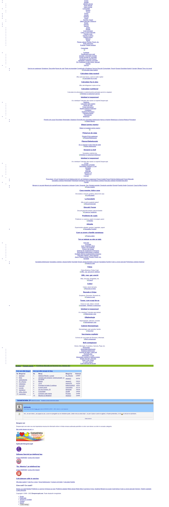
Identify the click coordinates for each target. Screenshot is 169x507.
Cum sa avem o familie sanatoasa (89, 232)
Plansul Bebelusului (90, 141)
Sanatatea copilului (58, 180)
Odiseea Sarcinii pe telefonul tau (29, 454)
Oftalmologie (90, 317)
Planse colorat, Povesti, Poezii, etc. (88, 42)
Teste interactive (88, 43)
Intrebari (86, 16)
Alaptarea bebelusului (88, 351)
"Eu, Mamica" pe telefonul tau (28, 466)
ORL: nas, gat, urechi (89, 275)
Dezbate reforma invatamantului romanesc (88, 254)
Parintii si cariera (88, 35)
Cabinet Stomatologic (89, 326)
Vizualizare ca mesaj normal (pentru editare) (50, 400)
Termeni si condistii (26, 499)
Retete (86, 23)
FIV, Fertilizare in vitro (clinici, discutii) (88, 62)
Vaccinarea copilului (90, 334)
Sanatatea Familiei (105, 262)
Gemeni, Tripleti (140, 489)
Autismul (141, 262)
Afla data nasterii (21, 482)
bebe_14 (19, 410)
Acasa (86, 1)
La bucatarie (90, 199)
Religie (88, 29)
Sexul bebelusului (44, 482)
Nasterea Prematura (88, 112)
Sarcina (86, 65)
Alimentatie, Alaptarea (69, 119)
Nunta (88, 40)
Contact (22, 501)
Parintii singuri (88, 37)
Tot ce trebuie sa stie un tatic (89, 239)
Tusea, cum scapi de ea (89, 300)
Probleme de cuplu (89, 216)
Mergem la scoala (106, 489)
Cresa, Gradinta (95, 489)
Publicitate (23, 498)
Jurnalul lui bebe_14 (24, 400)
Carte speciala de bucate (88, 363)
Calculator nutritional (89, 89)
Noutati (86, 2)
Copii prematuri (88, 31)
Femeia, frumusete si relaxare (65, 185)
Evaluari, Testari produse (88, 45)
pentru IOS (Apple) (34, 457)
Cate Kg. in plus (33, 482)
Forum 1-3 (88, 174)
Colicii (89, 284)
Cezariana (88, 110)
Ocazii (86, 18)
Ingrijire (88, 169)
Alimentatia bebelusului (88, 349)
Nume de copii (60, 68)
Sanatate (88, 168)
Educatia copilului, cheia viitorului (88, 255)
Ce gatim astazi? (88, 362)
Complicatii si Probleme (84, 68)
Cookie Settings (24, 504)
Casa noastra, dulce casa (90, 190)
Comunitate (86, 8)
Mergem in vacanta (38, 185)
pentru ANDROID (21, 457)
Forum (88, 12)
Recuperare (88, 115)
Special (86, 26)
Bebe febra (79, 489)
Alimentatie (67, 180)
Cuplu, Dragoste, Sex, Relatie (84, 185)
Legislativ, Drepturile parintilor (103, 185)
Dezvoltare (59, 119)
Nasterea (86, 102)
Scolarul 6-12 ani (64, 179)
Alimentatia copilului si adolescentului (88, 357)
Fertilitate (86, 52)
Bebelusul (86, 116)
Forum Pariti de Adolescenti (114, 179)
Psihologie (75, 180)
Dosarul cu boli (90, 150)
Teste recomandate (71, 68)
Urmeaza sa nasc (50, 489)
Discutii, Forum (90, 207)
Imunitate (74, 262)
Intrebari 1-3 (88, 172)
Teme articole (88, 5)
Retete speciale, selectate (88, 358)
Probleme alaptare (61, 489)
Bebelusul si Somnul (117, 119)
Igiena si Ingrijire (105, 119)
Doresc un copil (21, 489)
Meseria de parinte (50, 185)
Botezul (88, 39)
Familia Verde (122, 185)
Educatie (88, 171)
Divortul (115, 185)
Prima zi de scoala (88, 249)
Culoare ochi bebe (57, 482)
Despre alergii (82, 262)
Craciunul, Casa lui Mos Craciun (137, 185)
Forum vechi (28, 366)
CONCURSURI (21, 490)
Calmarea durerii (88, 113)
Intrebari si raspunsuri (90, 97)
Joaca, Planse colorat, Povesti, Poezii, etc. (88, 257)
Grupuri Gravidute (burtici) (124, 68)
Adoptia (88, 63)
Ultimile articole (88, 4)
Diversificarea (81, 119)
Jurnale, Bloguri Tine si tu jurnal (142, 68)
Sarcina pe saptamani (34, 68)
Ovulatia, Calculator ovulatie (88, 56)
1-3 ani (86, 163)
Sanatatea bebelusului (93, 119)
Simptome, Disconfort (48, 68)
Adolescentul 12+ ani (76, 179)
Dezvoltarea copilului (97, 180)
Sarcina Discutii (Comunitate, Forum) (103, 68)
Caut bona (86, 489)
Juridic (88, 28)
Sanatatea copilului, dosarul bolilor (60, 262)
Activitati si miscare (84, 180)
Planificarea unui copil (88, 54)
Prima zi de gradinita (88, 247)
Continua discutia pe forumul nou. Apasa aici (53, 366)
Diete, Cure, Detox (88, 360)
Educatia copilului (110, 180)
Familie (86, 182)
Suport (22, 503)
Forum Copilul (101, 179)
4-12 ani (86, 176)
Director (86, 24)
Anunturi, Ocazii (88, 20)
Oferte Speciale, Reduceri (88, 21)
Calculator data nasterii (89, 73)
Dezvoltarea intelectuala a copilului (88, 252)
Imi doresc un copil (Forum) (88, 59)
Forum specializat (88, 107)
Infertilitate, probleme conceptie (88, 60)
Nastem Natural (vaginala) (88, 108)
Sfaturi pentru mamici (89, 125)
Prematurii (132, 119)
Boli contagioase (90, 343)
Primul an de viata (90, 133)
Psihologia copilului (132, 262)
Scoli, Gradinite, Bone (88, 246)
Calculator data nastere (88, 104)
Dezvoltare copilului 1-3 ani (88, 166)
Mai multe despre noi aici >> (25, 429)
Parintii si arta (88, 34)
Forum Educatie (129, 179)
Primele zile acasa (49, 119)
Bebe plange (72, 489)
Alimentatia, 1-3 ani (88, 355)
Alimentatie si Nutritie (88, 165)
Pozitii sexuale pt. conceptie (88, 57)
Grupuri (88, 10)
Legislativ (148, 489)
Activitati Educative (122, 180)
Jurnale (86, 15)
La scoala (88, 244)
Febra (89, 267)
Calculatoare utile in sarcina (27, 478)
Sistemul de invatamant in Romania (88, 250)
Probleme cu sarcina (37, 489)
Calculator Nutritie (69, 482)
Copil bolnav (116, 489)
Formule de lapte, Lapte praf (88, 352)
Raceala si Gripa (89, 292)
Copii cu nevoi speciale (88, 32)
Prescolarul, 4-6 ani (52, 179)
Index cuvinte (88, 7)
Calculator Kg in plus (89, 82)
